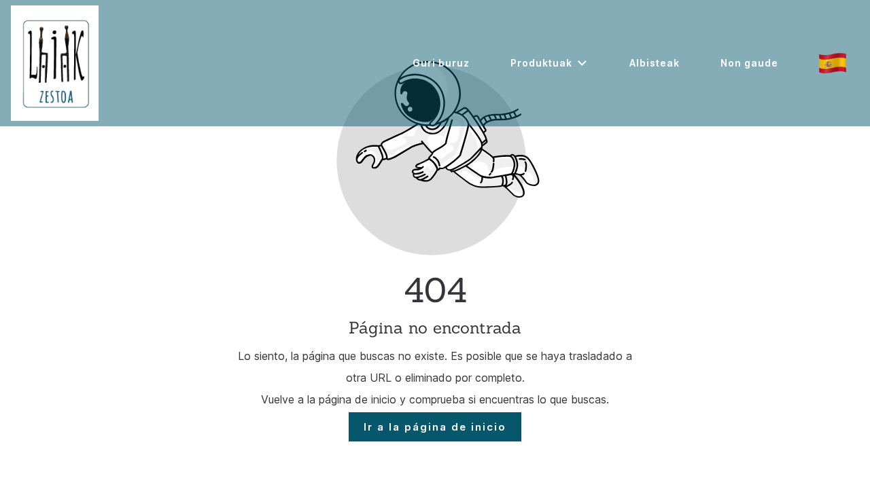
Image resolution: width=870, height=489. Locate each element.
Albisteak (654, 63)
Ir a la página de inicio (435, 426)
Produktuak (541, 63)
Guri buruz (441, 63)
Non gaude (749, 63)
